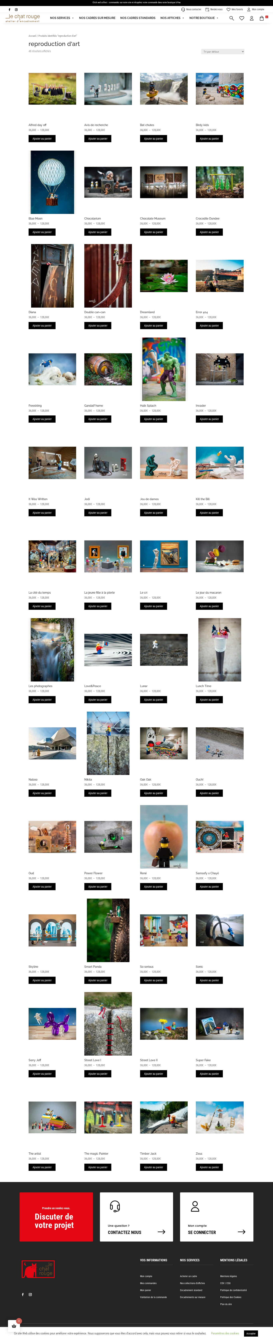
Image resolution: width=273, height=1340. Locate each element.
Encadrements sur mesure (192, 1297)
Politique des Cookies (230, 1297)
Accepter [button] (251, 1333)
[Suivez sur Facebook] (9, 9)
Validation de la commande (153, 1297)
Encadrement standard (191, 1290)
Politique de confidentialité (233, 1290)
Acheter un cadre (188, 1276)
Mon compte (258, 9)
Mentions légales (228, 1276)
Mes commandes (148, 1283)
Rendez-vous (216, 9)
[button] (263, 18)
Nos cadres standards (137, 18)
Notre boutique (202, 18)
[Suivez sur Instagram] (16, 9)
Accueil (32, 35)
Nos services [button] (60, 18)
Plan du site (226, 1304)
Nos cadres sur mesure (97, 18)
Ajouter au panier (42, 138)
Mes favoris (237, 9)
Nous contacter (193, 9)
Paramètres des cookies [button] (225, 1333)
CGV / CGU (225, 1283)
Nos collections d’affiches (192, 1283)
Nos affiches (170, 18)
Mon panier (145, 1290)
